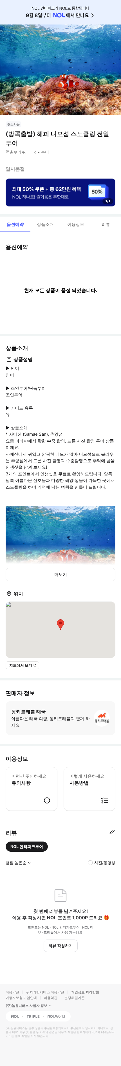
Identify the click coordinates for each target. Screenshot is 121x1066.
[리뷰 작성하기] (112, 832)
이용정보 (75, 224)
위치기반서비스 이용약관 (45, 992)
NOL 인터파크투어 (26, 846)
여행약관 (50, 998)
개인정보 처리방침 (85, 992)
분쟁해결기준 (74, 998)
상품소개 (45, 224)
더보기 (60, 574)
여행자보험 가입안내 (21, 998)
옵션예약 (15, 224)
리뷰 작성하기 (60, 945)
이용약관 (12, 992)
